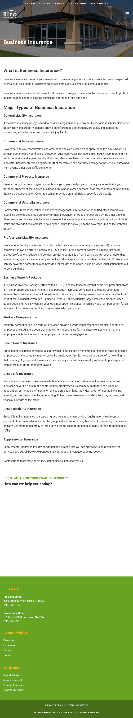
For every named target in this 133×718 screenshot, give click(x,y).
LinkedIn (7, 650)
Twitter (7, 655)
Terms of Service (65, 546)
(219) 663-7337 (11, 621)
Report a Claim (11, 675)
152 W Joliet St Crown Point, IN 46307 (23, 617)
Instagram (9, 645)
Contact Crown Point (71, 3)
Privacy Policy (50, 546)
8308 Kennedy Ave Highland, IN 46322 (24, 600)
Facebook (8, 640)
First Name (11, 495)
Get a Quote (99, 3)
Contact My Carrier (13, 690)
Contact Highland (39, 3)
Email (8, 512)
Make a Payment (12, 680)
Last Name (74, 495)
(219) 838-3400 (11, 605)
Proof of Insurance (13, 685)
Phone (9, 529)
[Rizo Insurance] (10, 14)
